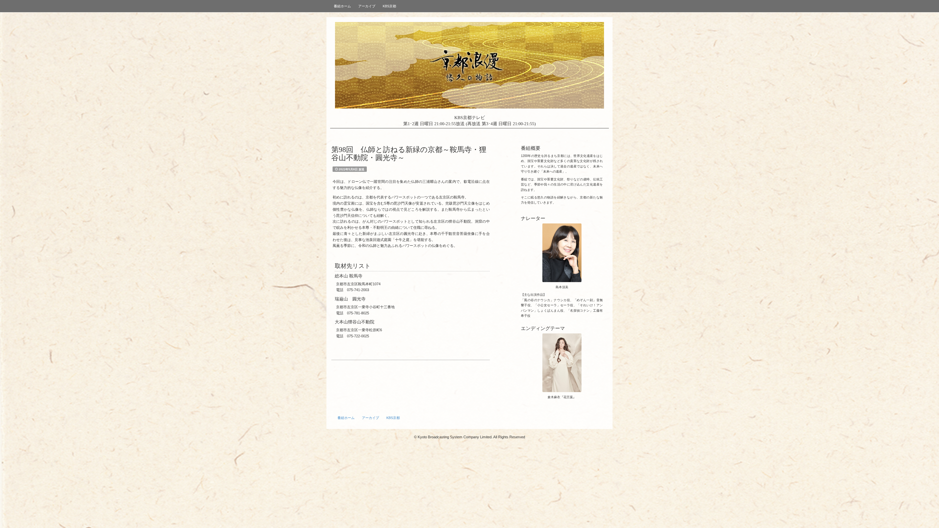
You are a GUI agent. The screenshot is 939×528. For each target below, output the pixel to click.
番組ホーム (342, 6)
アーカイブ (366, 6)
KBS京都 (389, 6)
